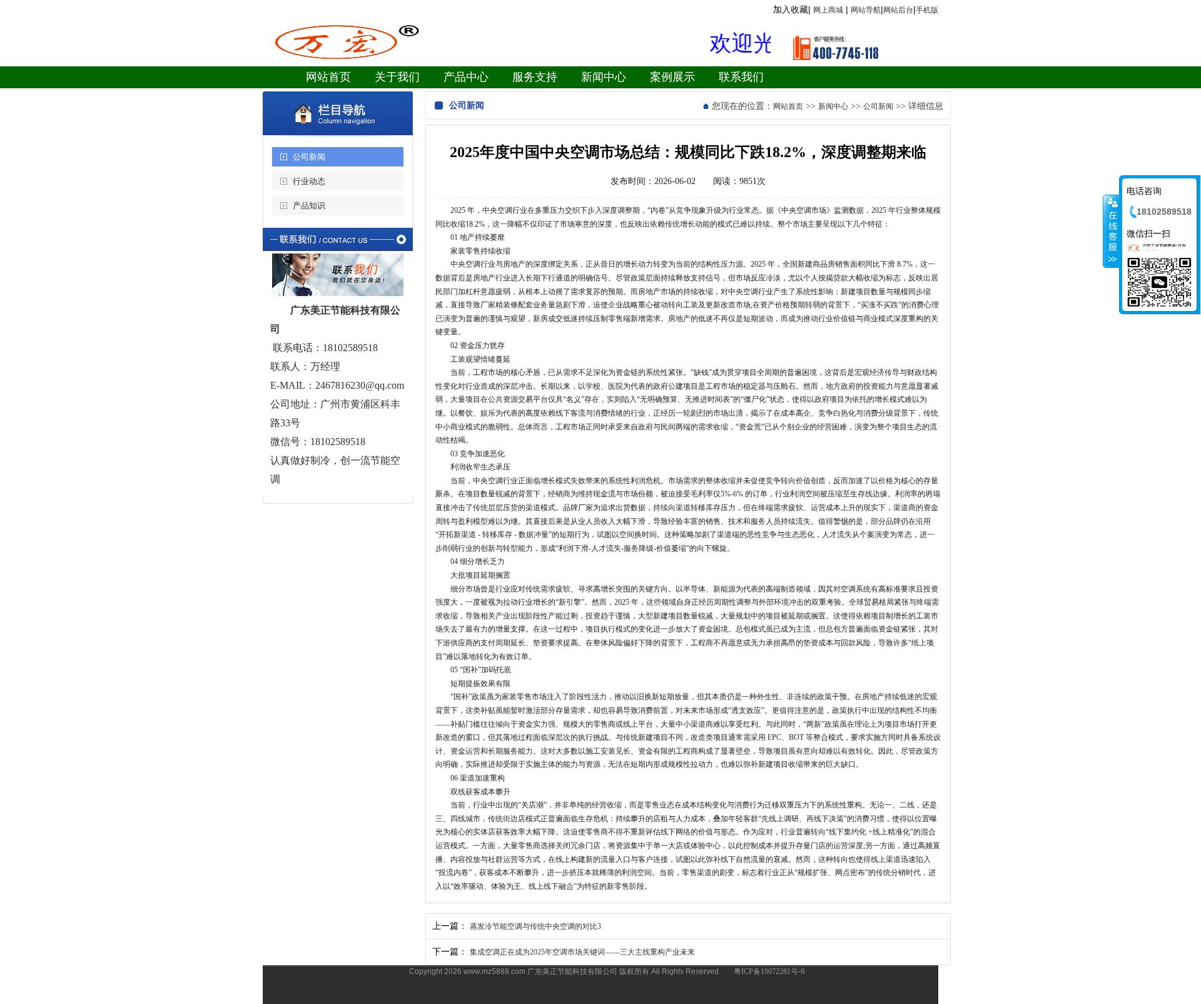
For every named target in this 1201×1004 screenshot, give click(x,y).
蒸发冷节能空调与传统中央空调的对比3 (535, 926)
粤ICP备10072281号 (766, 971)
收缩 (1111, 231)
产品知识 (309, 205)
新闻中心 (833, 106)
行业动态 (309, 181)
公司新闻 (309, 156)
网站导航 (866, 10)
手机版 (927, 10)
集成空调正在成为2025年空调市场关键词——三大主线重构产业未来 (582, 952)
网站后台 (898, 10)
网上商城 (828, 10)
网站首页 (788, 106)
